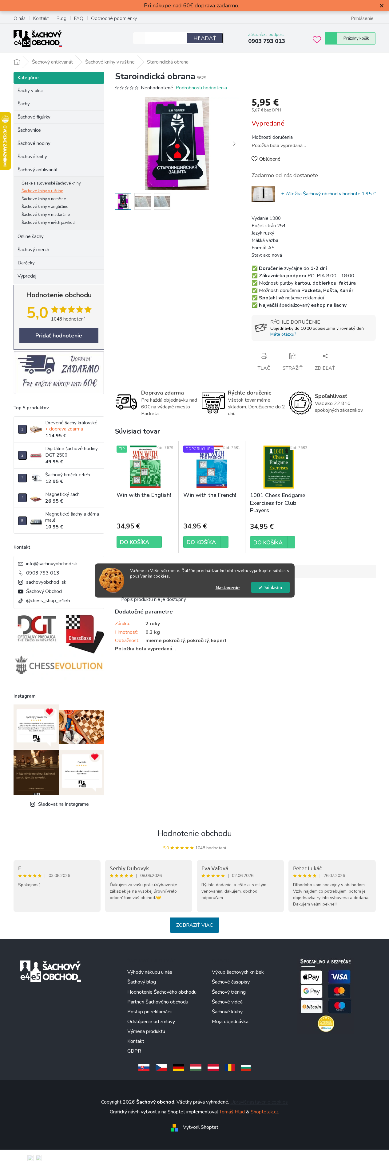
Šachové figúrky (34, 117)
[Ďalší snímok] (234, 143)
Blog (61, 18)
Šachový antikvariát (38, 170)
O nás (20, 18)
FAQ (78, 18)
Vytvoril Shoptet (200, 1127)
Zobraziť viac (194, 925)
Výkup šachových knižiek (238, 972)
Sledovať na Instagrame (63, 804)
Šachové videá (227, 1002)
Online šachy (31, 236)
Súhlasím (273, 587)
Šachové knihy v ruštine (42, 191)
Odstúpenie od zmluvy (151, 1021)
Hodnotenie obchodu (194, 833)
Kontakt (41, 18)
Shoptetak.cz (264, 1111)
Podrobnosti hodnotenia (201, 87)
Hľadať (204, 38)
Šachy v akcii (30, 91)
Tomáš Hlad (232, 1111)
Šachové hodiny (34, 143)
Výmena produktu (146, 1031)
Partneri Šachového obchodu (157, 1002)
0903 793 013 (42, 573)
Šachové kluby (227, 1011)
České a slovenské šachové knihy (51, 183)
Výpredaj (27, 276)
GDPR (134, 1051)
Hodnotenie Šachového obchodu (161, 992)
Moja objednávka (230, 1021)
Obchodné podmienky (114, 18)
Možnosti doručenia (272, 137)
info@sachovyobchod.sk (51, 563)
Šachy (24, 104)
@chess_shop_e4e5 (48, 600)
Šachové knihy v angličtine (45, 206)
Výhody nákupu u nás (149, 972)
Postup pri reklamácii (149, 1011)
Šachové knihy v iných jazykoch (49, 222)
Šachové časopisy (231, 982)
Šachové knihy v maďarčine (46, 214)
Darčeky (26, 263)
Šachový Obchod (44, 591)
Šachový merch (33, 250)
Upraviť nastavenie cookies (259, 1102)
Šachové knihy (32, 157)
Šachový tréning (229, 992)
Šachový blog (141, 982)
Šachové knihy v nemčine (44, 199)
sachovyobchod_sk (46, 582)
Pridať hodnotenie (58, 335)
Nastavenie (228, 587)
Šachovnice (29, 130)
